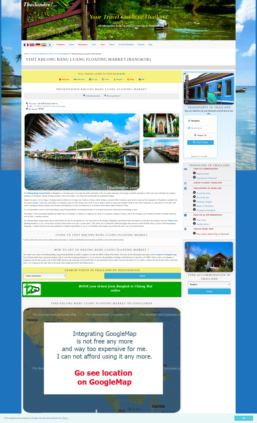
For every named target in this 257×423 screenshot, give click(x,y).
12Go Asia (200, 156)
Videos (111, 44)
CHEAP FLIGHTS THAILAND (208, 183)
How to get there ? (112, 95)
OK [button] (243, 418)
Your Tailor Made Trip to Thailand (212, 234)
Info (141, 79)
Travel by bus (202, 197)
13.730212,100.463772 (43, 106)
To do (105, 79)
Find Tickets (202, 142)
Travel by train (203, 193)
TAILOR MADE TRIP (204, 229)
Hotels (71, 44)
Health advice (203, 224)
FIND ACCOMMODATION (206, 169)
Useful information (91, 95)
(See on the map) (58, 106)
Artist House (105, 205)
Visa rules (201, 220)
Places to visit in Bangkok (59, 54)
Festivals (141, 44)
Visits (94, 44)
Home (26, 54)
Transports (60, 44)
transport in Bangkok (164, 254)
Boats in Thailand (204, 206)
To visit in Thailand (39, 54)
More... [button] (65, 418)
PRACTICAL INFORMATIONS (208, 215)
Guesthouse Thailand (206, 178)
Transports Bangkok (206, 210)
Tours (103, 44)
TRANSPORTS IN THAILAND (208, 188)
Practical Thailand (126, 44)
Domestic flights (204, 202)
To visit (93, 79)
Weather (117, 79)
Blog (150, 44)
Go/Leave (64, 79)
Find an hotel (202, 174)
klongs (35, 203)
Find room (79, 79)
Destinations (83, 44)
